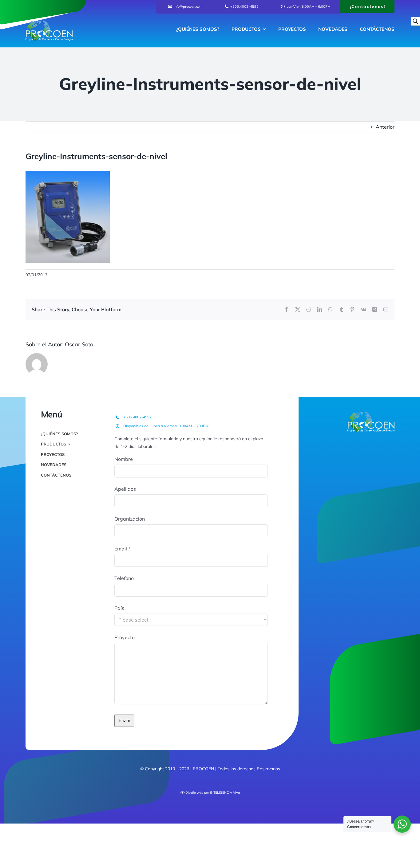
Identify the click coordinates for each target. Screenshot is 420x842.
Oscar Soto (79, 344)
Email (122, 549)
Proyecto (124, 637)
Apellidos (125, 489)
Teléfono (124, 578)
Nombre (123, 459)
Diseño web (194, 792)
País (119, 608)
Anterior (385, 127)
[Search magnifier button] (415, 21)
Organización (129, 519)
